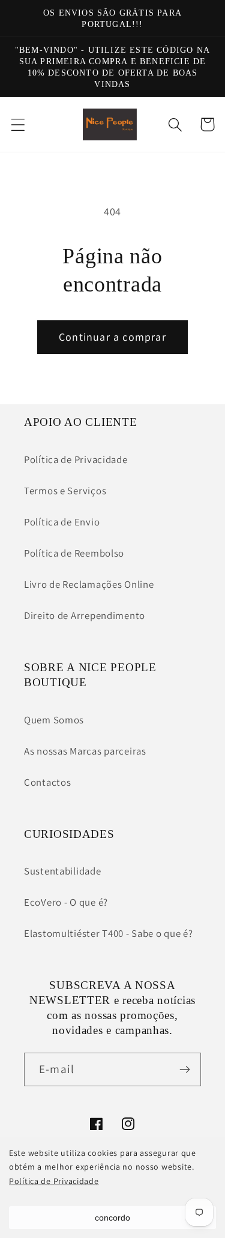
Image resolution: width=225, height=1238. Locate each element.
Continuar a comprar (112, 337)
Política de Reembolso (74, 553)
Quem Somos (54, 719)
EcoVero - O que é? (66, 902)
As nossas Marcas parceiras (85, 751)
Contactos (47, 782)
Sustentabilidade (62, 871)
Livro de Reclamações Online (89, 584)
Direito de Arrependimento (84, 615)
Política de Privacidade (54, 1181)
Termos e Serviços (65, 490)
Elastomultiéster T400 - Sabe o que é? (108, 933)
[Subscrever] (184, 1069)
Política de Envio (62, 521)
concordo (112, 1217)
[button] (18, 124)
